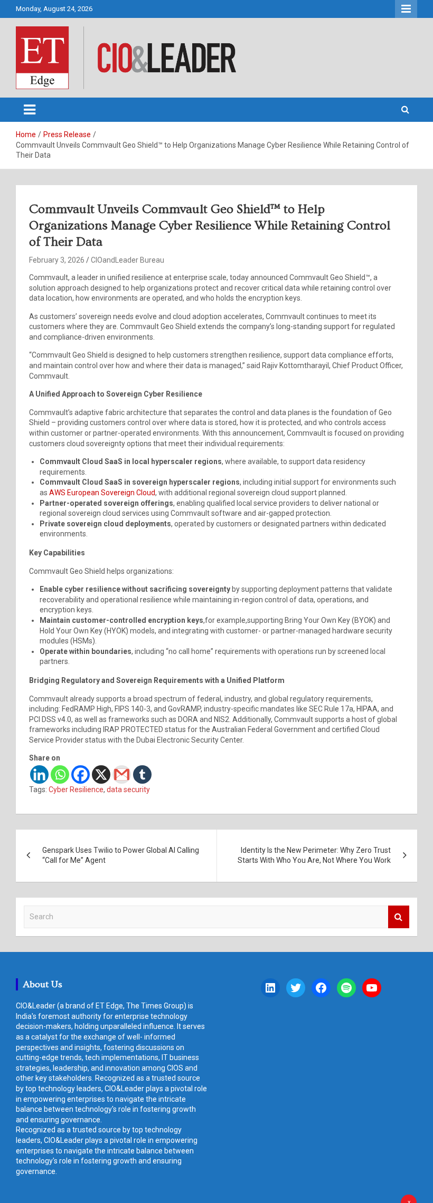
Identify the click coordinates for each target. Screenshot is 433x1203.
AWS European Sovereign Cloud (102, 492)
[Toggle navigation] (29, 110)
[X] (101, 774)
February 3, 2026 (56, 260)
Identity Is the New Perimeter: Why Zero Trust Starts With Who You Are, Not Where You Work (314, 855)
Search (398, 917)
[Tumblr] (142, 774)
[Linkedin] (39, 774)
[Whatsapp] (60, 774)
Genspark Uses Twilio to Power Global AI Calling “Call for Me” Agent (120, 855)
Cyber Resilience (76, 789)
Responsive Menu (406, 9)
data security (128, 789)
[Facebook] (80, 774)
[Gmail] (121, 774)
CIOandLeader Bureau (127, 260)
